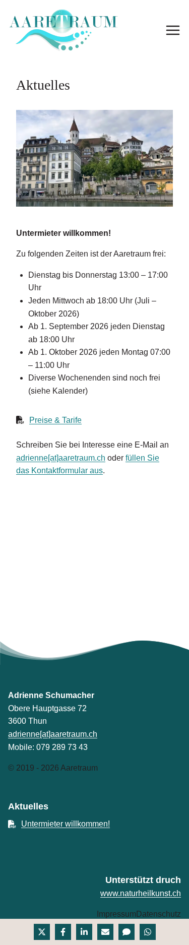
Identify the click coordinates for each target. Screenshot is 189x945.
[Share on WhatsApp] (148, 932)
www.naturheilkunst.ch (140, 893)
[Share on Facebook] (63, 932)
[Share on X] (42, 932)
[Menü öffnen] (173, 30)
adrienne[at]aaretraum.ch (60, 458)
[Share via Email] (105, 932)
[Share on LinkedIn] (84, 932)
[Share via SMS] (126, 932)
